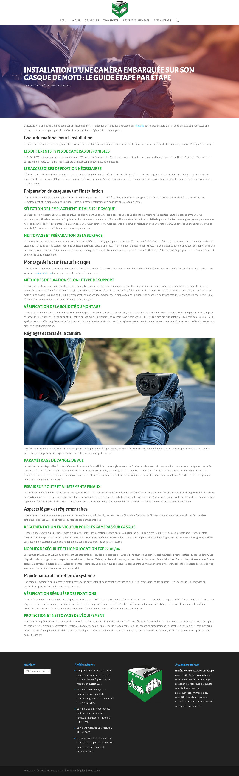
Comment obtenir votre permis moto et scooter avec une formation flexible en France (93, 713)
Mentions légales (76, 770)
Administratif (162, 20)
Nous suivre (94, 770)
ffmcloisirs (34, 85)
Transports (110, 20)
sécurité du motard (46, 273)
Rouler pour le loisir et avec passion (44, 770)
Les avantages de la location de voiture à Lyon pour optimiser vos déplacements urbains (95, 742)
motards (139, 125)
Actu (63, 20)
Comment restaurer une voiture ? (94, 728)
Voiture (75, 20)
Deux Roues (92, 20)
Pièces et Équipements (135, 20)
